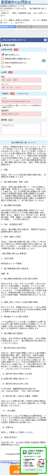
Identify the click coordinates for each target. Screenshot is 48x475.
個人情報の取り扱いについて (10, 462)
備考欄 (4, 120)
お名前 (4, 72)
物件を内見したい (12, 55)
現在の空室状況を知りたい (16, 63)
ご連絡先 (5, 93)
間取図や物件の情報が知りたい (18, 59)
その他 (8, 67)
